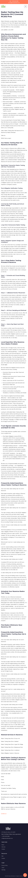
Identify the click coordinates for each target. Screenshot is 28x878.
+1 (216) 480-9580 (14, 1)
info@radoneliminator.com (14, 2)
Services (3, 846)
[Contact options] (25, 875)
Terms (3, 867)
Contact (3, 849)
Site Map (3, 869)
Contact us (3, 813)
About (3, 844)
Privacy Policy (5, 865)
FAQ (2, 856)
